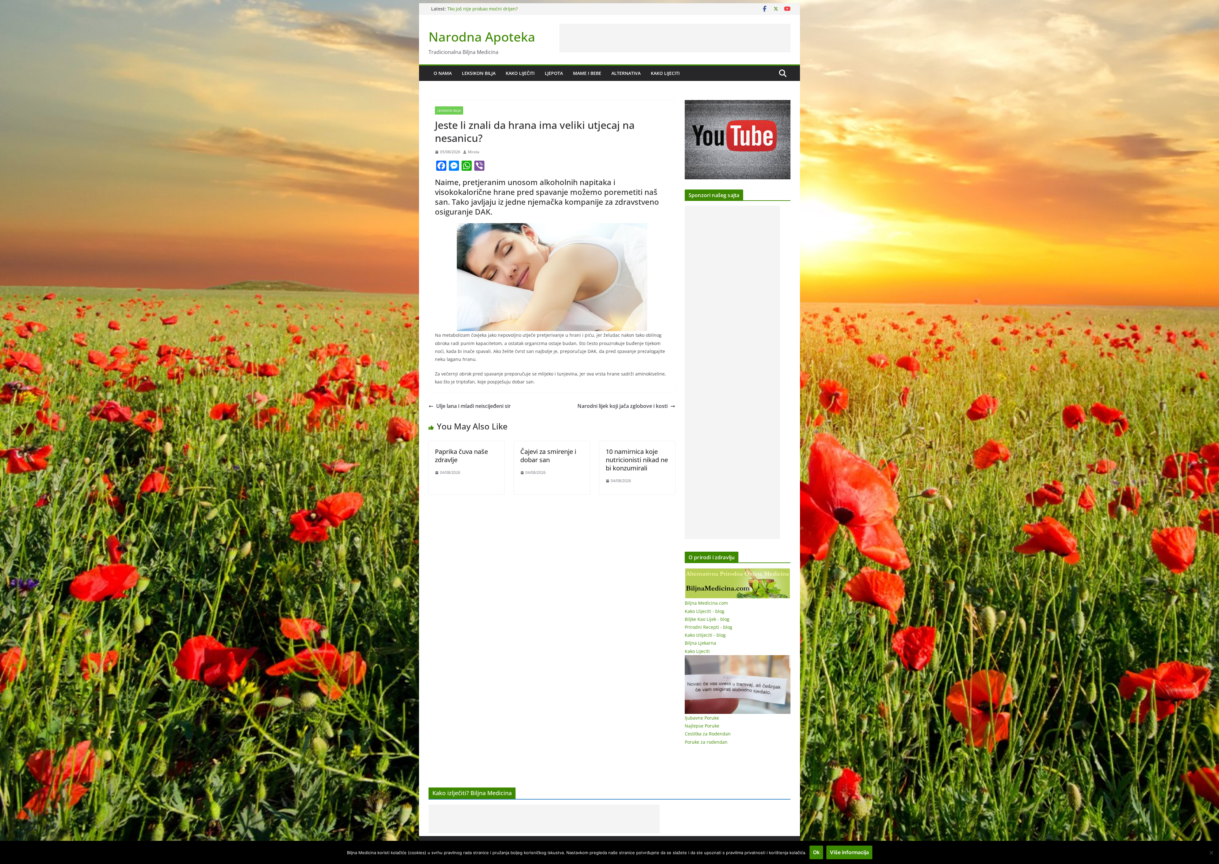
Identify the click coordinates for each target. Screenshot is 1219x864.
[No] (1211, 852)
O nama (443, 73)
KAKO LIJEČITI (520, 73)
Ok (816, 852)
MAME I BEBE (587, 73)
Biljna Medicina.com (706, 603)
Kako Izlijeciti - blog (705, 635)
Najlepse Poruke (702, 726)
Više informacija (849, 852)
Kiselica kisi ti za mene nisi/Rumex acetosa (492, 9)
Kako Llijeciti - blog (704, 611)
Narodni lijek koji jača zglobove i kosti (622, 405)
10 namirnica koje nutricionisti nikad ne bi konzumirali (637, 459)
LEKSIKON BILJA (479, 73)
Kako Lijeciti (665, 73)
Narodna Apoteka (482, 36)
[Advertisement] (674, 38)
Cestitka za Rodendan (708, 734)
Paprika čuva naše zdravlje (461, 455)
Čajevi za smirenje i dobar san (548, 455)
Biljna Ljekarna (700, 643)
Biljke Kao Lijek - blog (707, 619)
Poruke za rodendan (706, 742)
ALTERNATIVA (626, 73)
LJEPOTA (554, 73)
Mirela (473, 152)
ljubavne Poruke (702, 718)
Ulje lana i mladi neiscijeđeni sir (473, 405)
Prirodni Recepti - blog (708, 627)
